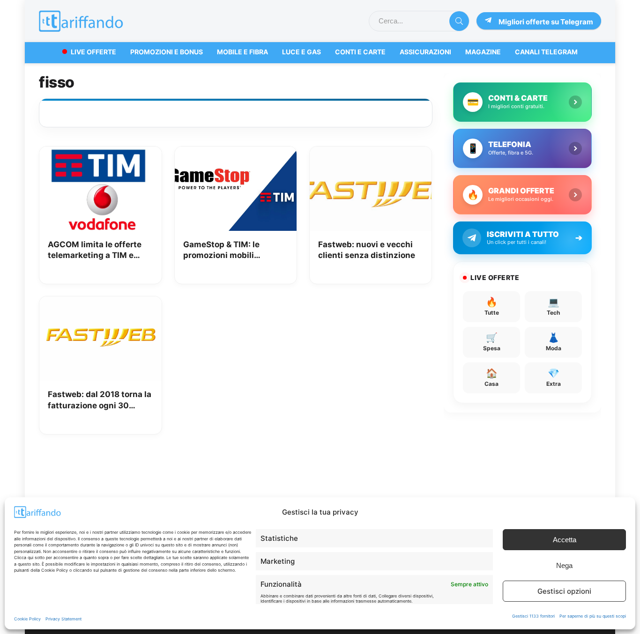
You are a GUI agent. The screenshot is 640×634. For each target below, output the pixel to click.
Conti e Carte (360, 52)
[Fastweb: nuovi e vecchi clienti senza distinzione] (371, 153)
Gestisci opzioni (564, 591)
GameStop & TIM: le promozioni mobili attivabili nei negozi (222, 251)
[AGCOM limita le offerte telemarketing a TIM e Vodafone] (100, 153)
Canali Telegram (546, 52)
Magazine (483, 52)
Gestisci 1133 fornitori (533, 616)
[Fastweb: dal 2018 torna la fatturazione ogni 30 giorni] (100, 303)
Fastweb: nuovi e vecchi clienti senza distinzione (366, 250)
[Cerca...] (459, 21)
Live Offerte (93, 52)
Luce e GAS (301, 52)
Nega (564, 565)
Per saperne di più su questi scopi (592, 616)
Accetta (564, 540)
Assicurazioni (425, 52)
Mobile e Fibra (242, 52)
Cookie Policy (27, 618)
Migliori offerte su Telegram (546, 21)
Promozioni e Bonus (166, 52)
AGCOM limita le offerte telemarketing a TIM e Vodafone (94, 251)
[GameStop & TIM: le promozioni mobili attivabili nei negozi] (236, 153)
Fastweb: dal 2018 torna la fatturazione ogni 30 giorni (99, 401)
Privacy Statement (63, 618)
